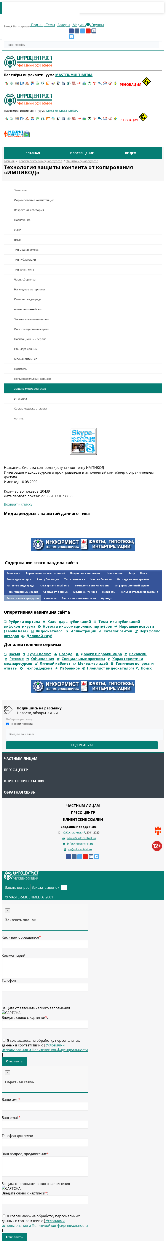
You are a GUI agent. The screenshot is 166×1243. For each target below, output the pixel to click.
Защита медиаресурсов (30, 389)
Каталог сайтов (118, 631)
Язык (17, 240)
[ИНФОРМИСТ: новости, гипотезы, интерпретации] (83, 549)
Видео (130, 153)
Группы (97, 24)
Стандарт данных (25, 349)
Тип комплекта (24, 269)
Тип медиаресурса (26, 250)
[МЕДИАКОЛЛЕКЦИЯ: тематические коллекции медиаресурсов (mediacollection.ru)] (74, 84)
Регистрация (21, 26)
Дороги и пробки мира (101, 654)
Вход (7, 26)
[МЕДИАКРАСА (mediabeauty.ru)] (79, 84)
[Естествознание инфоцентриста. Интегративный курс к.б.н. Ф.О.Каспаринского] (11, 84)
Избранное (70, 668)
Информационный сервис (31, 329)
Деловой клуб (39, 635)
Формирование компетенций (34, 200)
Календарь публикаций (69, 621)
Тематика (20, 190)
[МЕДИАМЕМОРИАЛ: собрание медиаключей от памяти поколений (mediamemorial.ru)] (110, 84)
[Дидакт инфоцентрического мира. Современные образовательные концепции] (53, 84)
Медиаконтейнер (25, 359)
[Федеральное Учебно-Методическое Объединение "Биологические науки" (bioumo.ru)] (89, 84)
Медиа (78, 24)
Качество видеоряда (27, 299)
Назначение (22, 220)
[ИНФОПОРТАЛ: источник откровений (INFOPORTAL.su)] (22, 84)
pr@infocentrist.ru (80, 849)
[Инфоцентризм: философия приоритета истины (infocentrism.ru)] (63, 84)
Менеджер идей (93, 663)
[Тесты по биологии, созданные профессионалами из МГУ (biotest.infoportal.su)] (115, 84)
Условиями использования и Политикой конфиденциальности (45, 1047)
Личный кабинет (55, 663)
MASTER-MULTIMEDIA (26, 897)
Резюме (17, 658)
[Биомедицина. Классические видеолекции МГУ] (42, 84)
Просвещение (82, 153)
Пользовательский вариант (32, 379)
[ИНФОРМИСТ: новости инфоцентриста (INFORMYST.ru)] (16, 84)
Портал (36, 24)
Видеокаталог (49, 631)
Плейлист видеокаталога (110, 668)
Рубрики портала (24, 621)
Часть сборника (24, 279)
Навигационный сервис (30, 339)
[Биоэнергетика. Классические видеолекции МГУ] (32, 84)
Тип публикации (25, 260)
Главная (33, 153)
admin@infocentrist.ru (81, 838)
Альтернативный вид (28, 309)
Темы (50, 24)
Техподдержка (39, 668)
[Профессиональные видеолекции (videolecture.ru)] (58, 84)
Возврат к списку (18, 504)
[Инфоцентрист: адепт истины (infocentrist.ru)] (68, 84)
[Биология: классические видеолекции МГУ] (37, 84)
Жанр (17, 230)
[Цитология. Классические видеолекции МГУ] (48, 84)
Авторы (63, 24)
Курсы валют (39, 654)
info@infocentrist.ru (80, 844)
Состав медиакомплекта (30, 408)
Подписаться (82, 745)
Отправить (14, 1061)
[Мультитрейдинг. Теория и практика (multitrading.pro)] (6, 84)
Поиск (146, 668)
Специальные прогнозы (83, 658)
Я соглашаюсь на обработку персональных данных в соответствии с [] (45, 1047)
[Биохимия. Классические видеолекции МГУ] (27, 84)
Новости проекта (21, 723)
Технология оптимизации (31, 319)
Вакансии (138, 654)
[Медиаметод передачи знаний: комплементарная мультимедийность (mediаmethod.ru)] (105, 84)
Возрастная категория (29, 210)
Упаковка (20, 398)
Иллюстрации (83, 631)
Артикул (19, 418)
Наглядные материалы (29, 289)
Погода (65, 654)
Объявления (42, 658)
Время (14, 654)
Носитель (20, 369)
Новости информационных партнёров (77, 626)
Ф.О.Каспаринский (73, 832)
